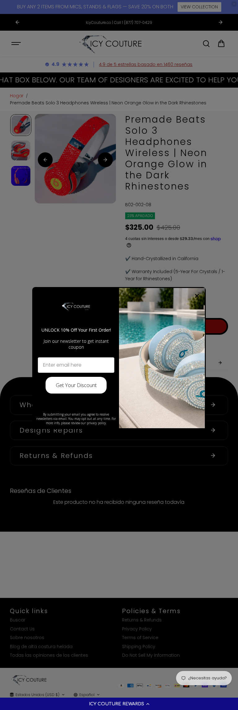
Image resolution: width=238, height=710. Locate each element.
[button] (119, 704)
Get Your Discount (76, 385)
